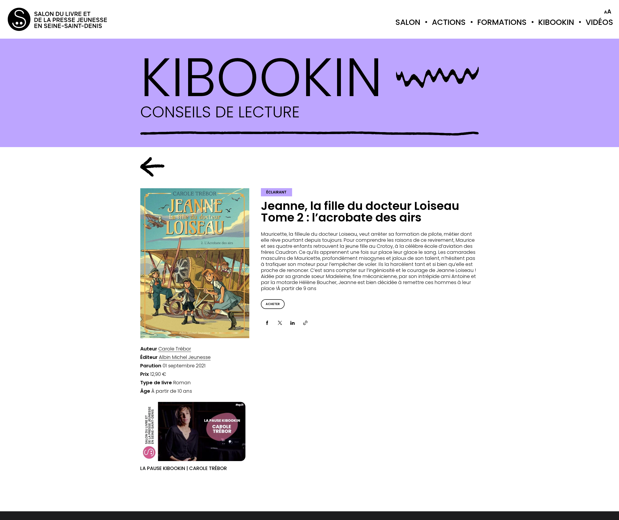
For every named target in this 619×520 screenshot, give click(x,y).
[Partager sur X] (279, 323)
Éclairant (276, 192)
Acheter (273, 304)
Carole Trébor (174, 349)
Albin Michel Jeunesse (185, 357)
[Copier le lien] (305, 323)
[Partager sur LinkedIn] (292, 323)
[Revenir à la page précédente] (152, 167)
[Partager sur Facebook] (267, 323)
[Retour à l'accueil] (27, 19)
